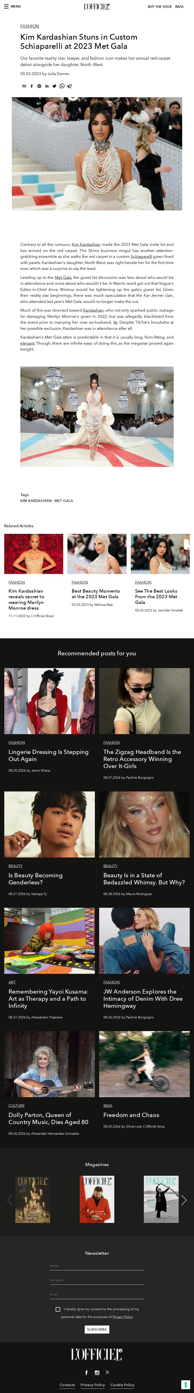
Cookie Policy (122, 1385)
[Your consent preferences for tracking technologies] (185, 1384)
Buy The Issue (160, 7)
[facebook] (31, 87)
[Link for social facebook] (86, 1373)
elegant (27, 343)
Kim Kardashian (86, 244)
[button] (184, 1200)
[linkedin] (47, 87)
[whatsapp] (62, 87)
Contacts (67, 1385)
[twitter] (54, 87)
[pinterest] (39, 87)
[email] (24, 87)
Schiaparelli (141, 256)
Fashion (29, 26)
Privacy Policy (123, 1317)
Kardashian (93, 310)
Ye (115, 322)
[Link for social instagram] (97, 1373)
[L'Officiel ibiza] (97, 6)
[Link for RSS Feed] (107, 1373)
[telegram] (69, 87)
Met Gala (63, 277)
